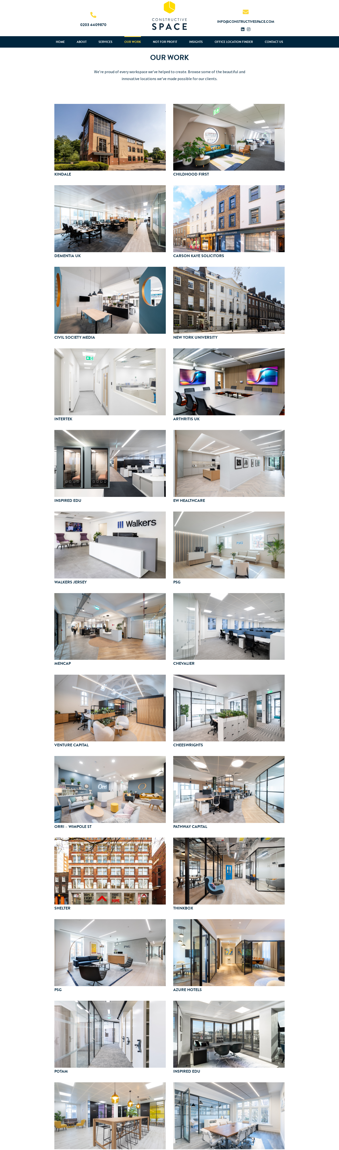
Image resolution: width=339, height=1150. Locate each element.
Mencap (62, 663)
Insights (196, 42)
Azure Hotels (187, 990)
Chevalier (184, 663)
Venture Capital (71, 745)
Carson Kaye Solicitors (198, 256)
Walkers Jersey (70, 582)
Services (105, 42)
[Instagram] (249, 29)
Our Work (132, 42)
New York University (195, 337)
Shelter (62, 908)
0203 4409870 (93, 25)
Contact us (274, 42)
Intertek (63, 419)
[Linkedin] (243, 29)
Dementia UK (67, 256)
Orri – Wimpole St (73, 826)
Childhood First (191, 174)
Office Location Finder (234, 42)
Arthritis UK (186, 419)
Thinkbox (183, 908)
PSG (176, 582)
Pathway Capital (190, 826)
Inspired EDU (186, 1071)
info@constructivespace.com (245, 21)
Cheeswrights (188, 745)
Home (60, 42)
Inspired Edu (67, 500)
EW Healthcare (189, 500)
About (82, 42)
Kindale (62, 174)
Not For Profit (165, 42)
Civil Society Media (74, 337)
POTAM (61, 1071)
